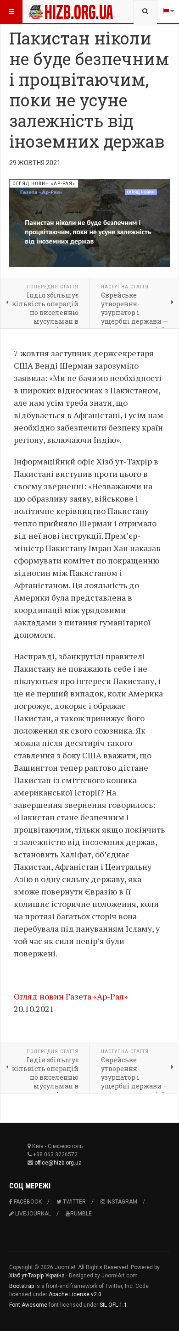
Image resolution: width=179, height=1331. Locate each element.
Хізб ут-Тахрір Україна (37, 1275)
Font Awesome (28, 1305)
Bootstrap (21, 1286)
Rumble (81, 1213)
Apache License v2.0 (75, 1294)
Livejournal (32, 1213)
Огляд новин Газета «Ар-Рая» (71, 996)
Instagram (121, 1201)
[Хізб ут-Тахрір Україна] (46, 11)
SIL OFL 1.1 (113, 1305)
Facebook (27, 1201)
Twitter (74, 1201)
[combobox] (145, 11)
